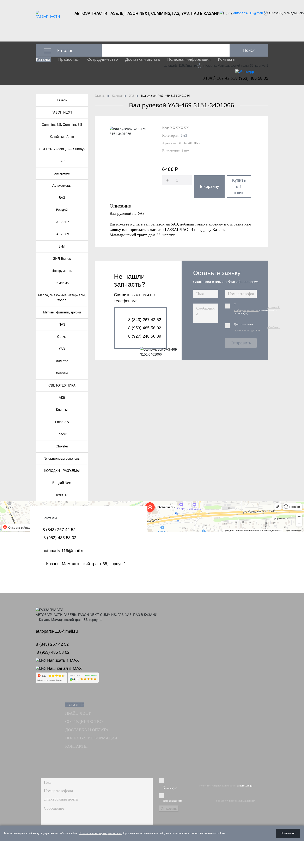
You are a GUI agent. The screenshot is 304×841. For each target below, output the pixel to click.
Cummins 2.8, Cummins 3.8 (62, 124)
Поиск (249, 50)
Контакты (226, 59)
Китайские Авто (62, 137)
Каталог (43, 59)
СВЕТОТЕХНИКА (61, 385)
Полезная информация (189, 59)
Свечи (62, 336)
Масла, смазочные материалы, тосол (62, 297)
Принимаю (288, 833)
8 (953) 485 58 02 (251, 78)
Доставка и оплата (142, 59)
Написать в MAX (63, 660)
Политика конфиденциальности (100, 833)
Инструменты (61, 271)
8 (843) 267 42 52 (218, 78)
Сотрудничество (102, 59)
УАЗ (62, 349)
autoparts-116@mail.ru (250, 13)
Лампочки (61, 283)
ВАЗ (62, 197)
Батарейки (62, 173)
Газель (62, 100)
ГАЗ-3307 (62, 222)
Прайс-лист (69, 59)
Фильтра (61, 361)
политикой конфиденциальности (257, 309)
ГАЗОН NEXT (61, 112)
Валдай (62, 210)
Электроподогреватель (62, 458)
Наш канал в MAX (64, 668)
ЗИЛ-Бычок (62, 258)
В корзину (209, 186)
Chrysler (62, 446)
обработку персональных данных (257, 329)
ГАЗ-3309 (62, 234)
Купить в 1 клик (239, 186)
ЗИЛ (62, 246)
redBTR (62, 495)
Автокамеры (62, 185)
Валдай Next (62, 483)
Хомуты (62, 373)
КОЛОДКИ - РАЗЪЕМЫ (62, 470)
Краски (62, 434)
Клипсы (62, 410)
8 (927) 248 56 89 (144, 336)
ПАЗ (62, 324)
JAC (62, 161)
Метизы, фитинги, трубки (62, 312)
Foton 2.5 (62, 422)
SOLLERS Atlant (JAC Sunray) (62, 149)
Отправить (241, 343)
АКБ (62, 397)
